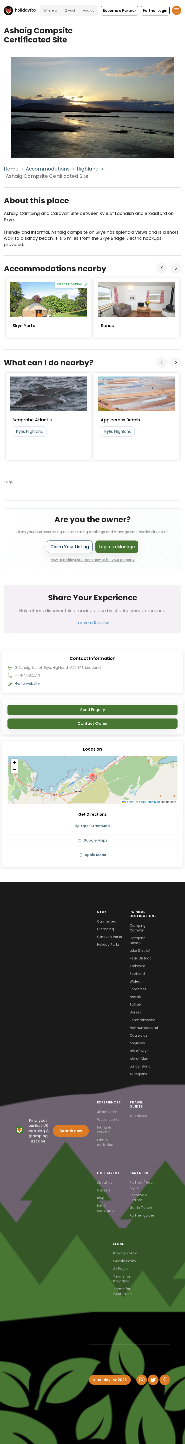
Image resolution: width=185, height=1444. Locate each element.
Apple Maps (95, 854)
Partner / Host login (142, 1185)
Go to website (27, 683)
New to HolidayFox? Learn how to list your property (93, 559)
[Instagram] (141, 1380)
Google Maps (95, 840)
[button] (119, 10)
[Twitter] (153, 1380)
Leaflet (129, 802)
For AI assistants (106, 1208)
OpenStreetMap (149, 802)
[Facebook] (164, 1380)
